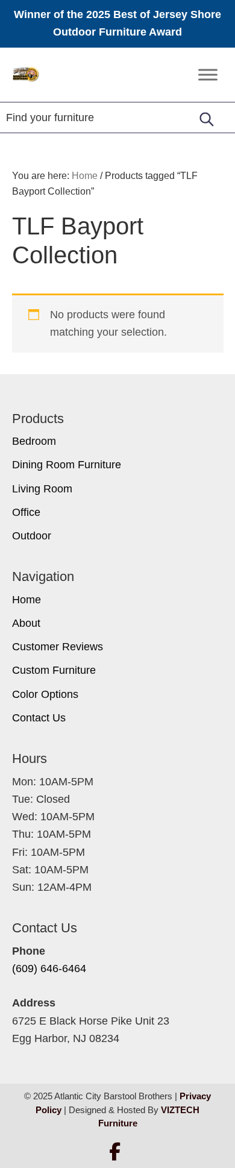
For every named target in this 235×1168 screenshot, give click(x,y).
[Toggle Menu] (208, 74)
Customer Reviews (57, 647)
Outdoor (31, 536)
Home (26, 600)
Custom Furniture (54, 670)
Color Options (45, 694)
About (26, 623)
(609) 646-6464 (49, 968)
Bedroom (34, 441)
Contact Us (39, 718)
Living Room (42, 489)
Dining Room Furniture (66, 465)
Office (26, 512)
